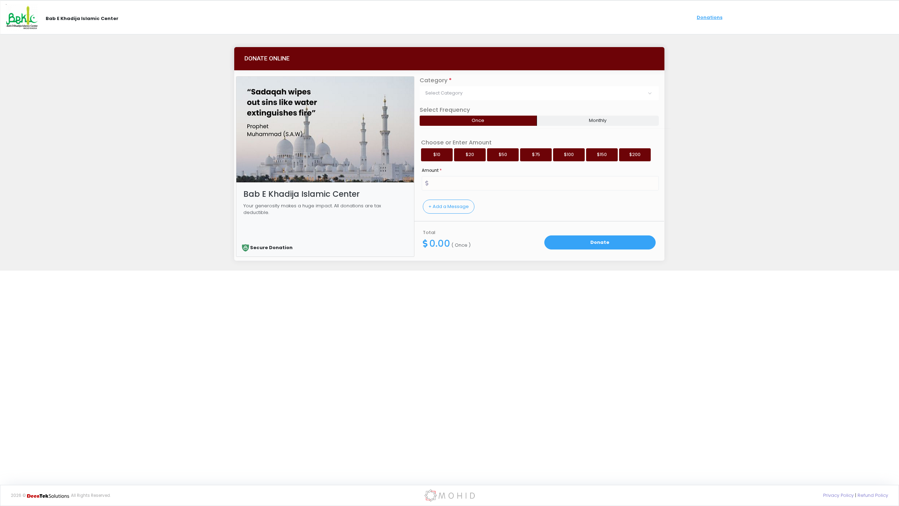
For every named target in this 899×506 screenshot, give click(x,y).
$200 (635, 154)
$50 (503, 154)
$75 (536, 154)
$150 (602, 154)
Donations (709, 17)
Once (478, 120)
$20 (470, 154)
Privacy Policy (838, 495)
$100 (569, 154)
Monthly (597, 120)
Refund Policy (873, 495)
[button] (539, 93)
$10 (436, 154)
